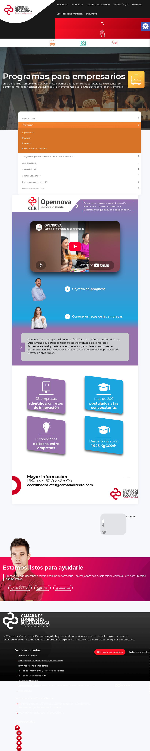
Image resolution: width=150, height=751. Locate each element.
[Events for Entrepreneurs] (83, 43)
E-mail (44, 587)
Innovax (26, 143)
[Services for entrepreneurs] (114, 43)
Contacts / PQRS (121, 4)
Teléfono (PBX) (21, 587)
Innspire (26, 137)
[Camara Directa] (22, 12)
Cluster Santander (31, 175)
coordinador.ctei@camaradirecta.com (60, 485)
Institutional (62, 4)
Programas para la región (35, 182)
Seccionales (64, 587)
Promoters (137, 4)
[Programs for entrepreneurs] (52, 43)
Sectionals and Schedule (98, 4)
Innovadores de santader (34, 148)
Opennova (27, 132)
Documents (91, 13)
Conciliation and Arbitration (69, 13)
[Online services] (102, 33)
